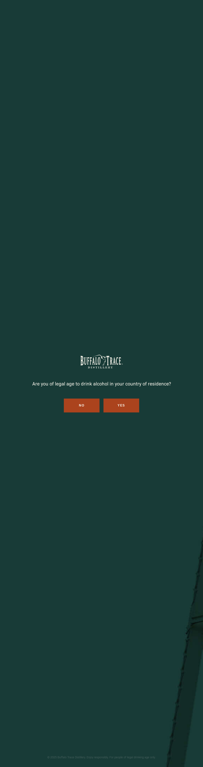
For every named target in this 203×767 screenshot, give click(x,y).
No (81, 405)
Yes (121, 405)
